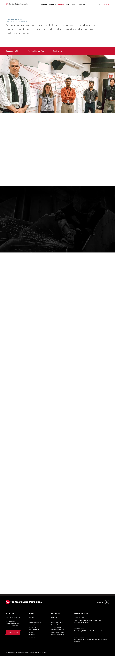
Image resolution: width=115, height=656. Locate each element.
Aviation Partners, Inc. (57, 632)
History (30, 620)
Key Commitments (33, 630)
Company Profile (12, 51)
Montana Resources (57, 622)
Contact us (106, 4)
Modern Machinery (56, 620)
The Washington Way (35, 51)
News (67, 4)
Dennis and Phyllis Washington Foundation (20, 175)
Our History (57, 51)
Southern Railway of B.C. (58, 630)
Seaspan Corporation (57, 634)
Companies (44, 4)
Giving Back (82, 4)
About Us (61, 4)
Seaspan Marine (56, 625)
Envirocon (54, 617)
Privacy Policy (44, 652)
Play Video (11, 181)
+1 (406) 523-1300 (15, 617)
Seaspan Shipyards (56, 627)
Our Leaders (32, 627)
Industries (52, 4)
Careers (74, 4)
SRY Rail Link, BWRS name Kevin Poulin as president (89, 631)
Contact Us (31, 637)
